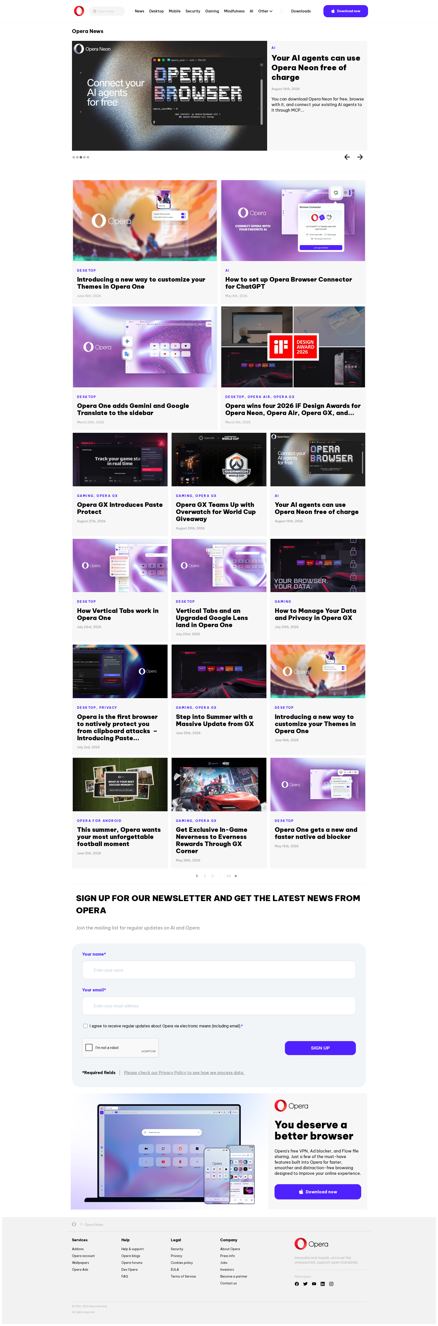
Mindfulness (234, 11)
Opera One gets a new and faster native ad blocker (316, 833)
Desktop (156, 11)
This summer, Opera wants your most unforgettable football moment (119, 837)
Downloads (301, 11)
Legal (176, 1240)
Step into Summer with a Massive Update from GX (215, 720)
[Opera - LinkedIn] (323, 1284)
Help (125, 1240)
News (139, 11)
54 (229, 875)
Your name (93, 954)
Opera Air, (260, 397)
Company (228, 1240)
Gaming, (87, 496)
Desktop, (236, 397)
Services (80, 1240)
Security (193, 11)
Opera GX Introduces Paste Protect (120, 508)
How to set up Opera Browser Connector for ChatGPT (288, 282)
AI (251, 11)
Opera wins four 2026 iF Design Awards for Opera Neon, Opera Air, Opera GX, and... (293, 409)
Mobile (174, 11)
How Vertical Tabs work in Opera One (118, 614)
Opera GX (284, 397)
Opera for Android (99, 821)
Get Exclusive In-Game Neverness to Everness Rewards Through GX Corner (211, 840)
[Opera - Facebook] (297, 1284)
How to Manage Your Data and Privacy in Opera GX (315, 614)
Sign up (320, 1048)
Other (263, 11)
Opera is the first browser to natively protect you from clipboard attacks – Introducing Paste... (117, 727)
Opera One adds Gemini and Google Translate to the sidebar (133, 409)
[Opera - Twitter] (305, 1284)
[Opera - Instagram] (331, 1284)
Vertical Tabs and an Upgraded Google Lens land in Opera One (316, 67)
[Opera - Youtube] (314, 1284)
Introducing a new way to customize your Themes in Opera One (141, 282)
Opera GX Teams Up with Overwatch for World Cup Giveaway (216, 512)
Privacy (108, 708)
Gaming (212, 11)
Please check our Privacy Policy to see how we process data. (184, 1072)
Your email (93, 989)
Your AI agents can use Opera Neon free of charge (317, 508)
